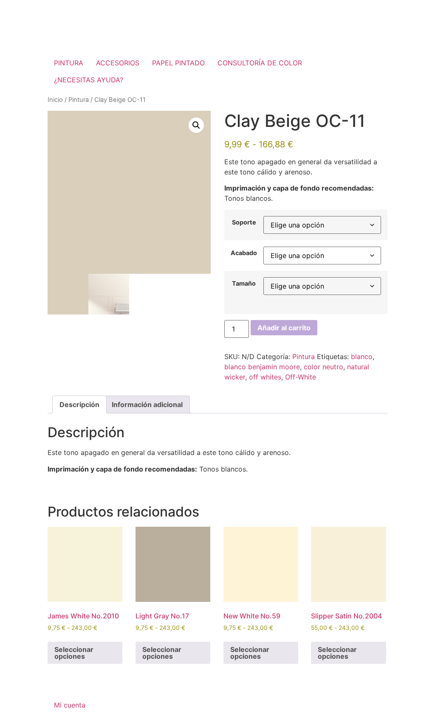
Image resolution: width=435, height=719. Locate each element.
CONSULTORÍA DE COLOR (260, 63)
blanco (362, 356)
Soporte (244, 222)
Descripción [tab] (79, 404)
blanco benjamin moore (262, 366)
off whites (265, 377)
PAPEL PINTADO (178, 63)
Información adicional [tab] (147, 404)
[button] (196, 125)
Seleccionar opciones (73, 652)
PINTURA (68, 63)
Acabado (244, 253)
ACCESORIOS (117, 63)
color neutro (323, 366)
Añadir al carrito (284, 327)
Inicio (55, 100)
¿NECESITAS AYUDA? (88, 80)
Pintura (78, 100)
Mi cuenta (69, 705)
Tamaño (244, 283)
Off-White (300, 377)
